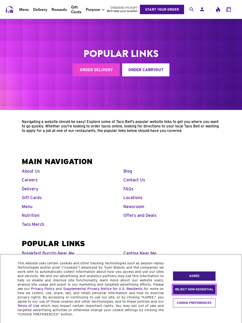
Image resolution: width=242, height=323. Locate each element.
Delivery (40, 9)
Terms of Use (28, 306)
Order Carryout (146, 70)
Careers (30, 179)
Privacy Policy (43, 289)
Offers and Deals (139, 215)
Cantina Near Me (139, 253)
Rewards (59, 9)
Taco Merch (33, 224)
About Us (31, 171)
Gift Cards (76, 9)
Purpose (93, 9)
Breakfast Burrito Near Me (48, 253)
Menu (24, 9)
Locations (133, 197)
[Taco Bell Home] (9, 9)
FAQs (128, 188)
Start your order (162, 9)
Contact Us (134, 179)
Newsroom (133, 206)
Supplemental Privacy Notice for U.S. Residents (103, 289)
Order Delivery (96, 70)
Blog (127, 171)
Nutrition (30, 215)
